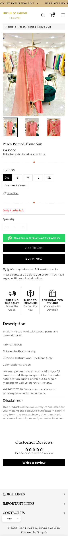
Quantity (9, 219)
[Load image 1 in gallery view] (10, 127)
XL (49, 177)
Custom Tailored (15, 185)
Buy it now (34, 258)
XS (7, 177)
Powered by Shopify (34, 532)
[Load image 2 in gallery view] (32, 127)
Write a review (34, 462)
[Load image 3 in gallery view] (54, 127)
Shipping (9, 154)
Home (9, 26)
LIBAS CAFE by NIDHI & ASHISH (39, 528)
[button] (43, 15)
